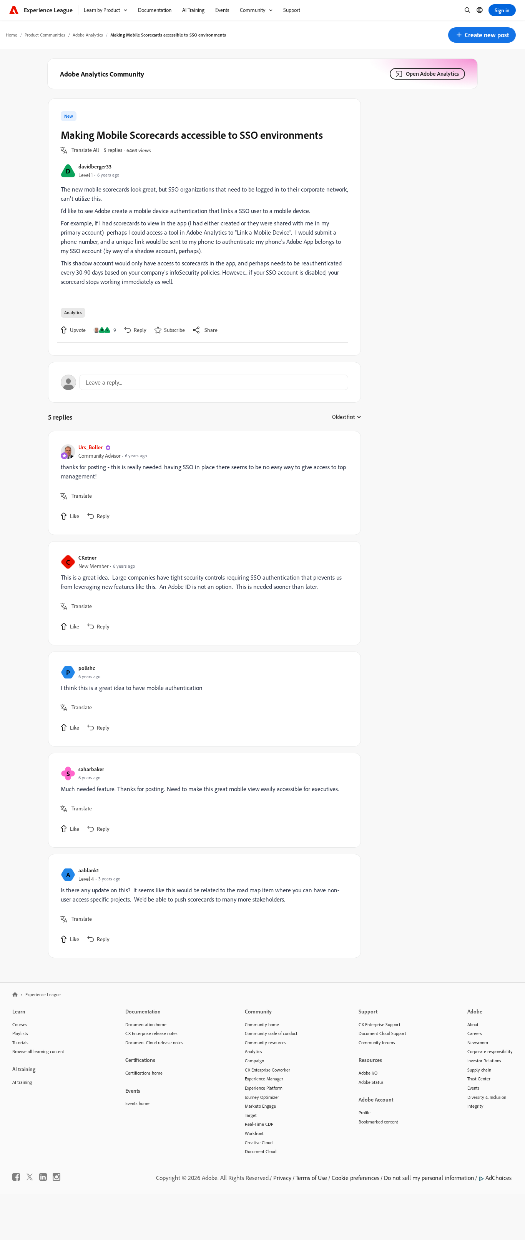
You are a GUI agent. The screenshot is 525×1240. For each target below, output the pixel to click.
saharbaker (91, 769)
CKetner (87, 557)
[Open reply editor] (204, 382)
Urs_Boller (90, 447)
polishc (86, 668)
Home (11, 35)
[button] (482, 35)
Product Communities (45, 35)
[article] (202, 482)
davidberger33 (94, 166)
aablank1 (88, 870)
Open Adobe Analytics (432, 73)
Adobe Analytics (88, 35)
